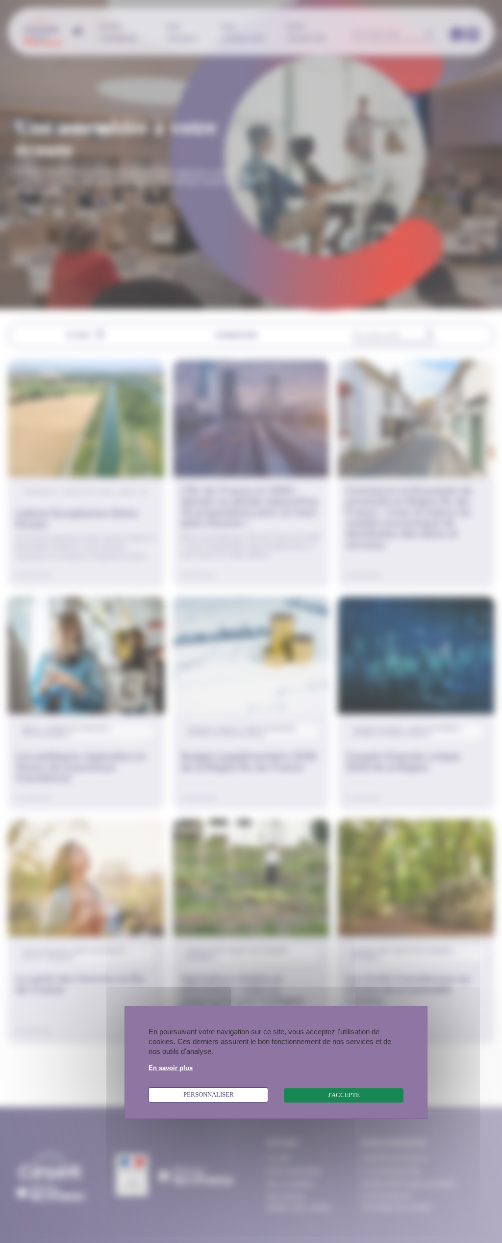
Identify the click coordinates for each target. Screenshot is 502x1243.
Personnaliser (208, 1094)
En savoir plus (171, 1068)
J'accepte (344, 1095)
